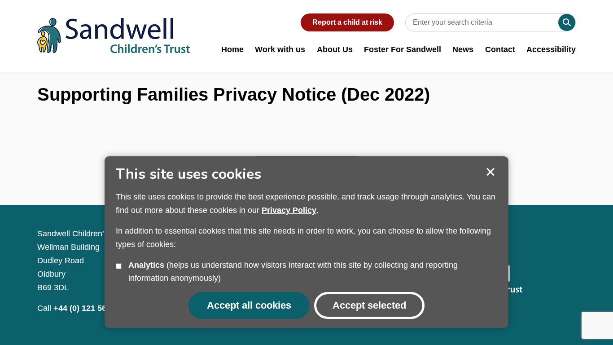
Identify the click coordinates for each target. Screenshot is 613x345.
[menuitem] (232, 54)
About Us (335, 49)
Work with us (280, 49)
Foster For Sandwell (402, 49)
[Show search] (566, 22)
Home (232, 49)
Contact (500, 49)
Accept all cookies (249, 305)
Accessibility (551, 49)
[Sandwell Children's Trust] (113, 26)
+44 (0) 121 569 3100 (92, 308)
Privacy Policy (289, 210)
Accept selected (490, 172)
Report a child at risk (347, 22)
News (462, 49)
